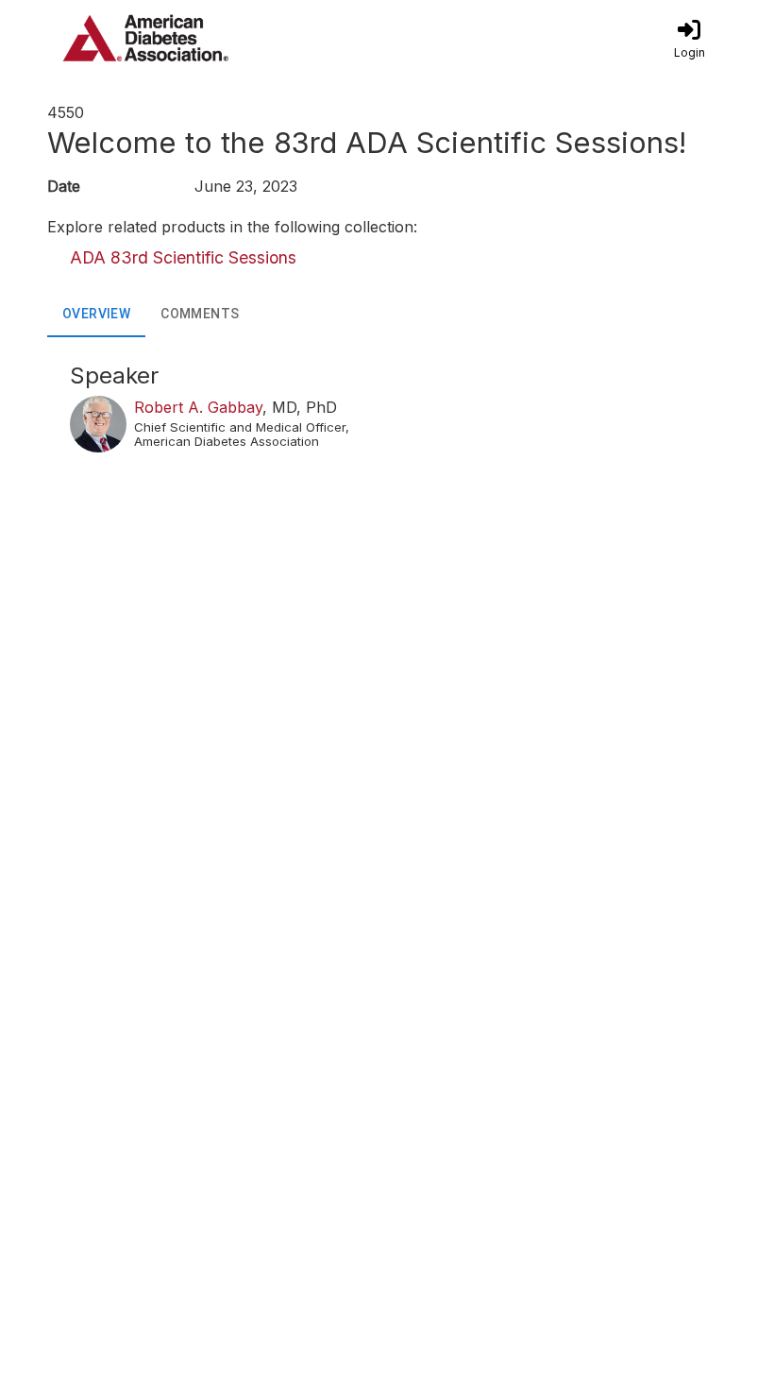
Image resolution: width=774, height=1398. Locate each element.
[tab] (96, 314)
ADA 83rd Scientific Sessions (183, 257)
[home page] (226, 38)
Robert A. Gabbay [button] (198, 407)
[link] (689, 38)
